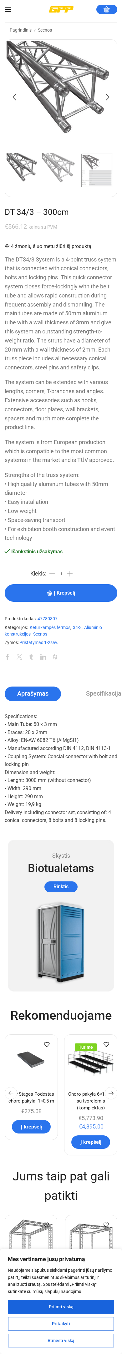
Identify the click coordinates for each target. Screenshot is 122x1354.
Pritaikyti (61, 1323)
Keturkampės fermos (50, 627)
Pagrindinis (21, 30)
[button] (14, 97)
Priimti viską (61, 1306)
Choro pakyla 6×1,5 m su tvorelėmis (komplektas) (90, 1101)
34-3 (77, 627)
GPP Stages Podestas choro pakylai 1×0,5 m (31, 1097)
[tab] (33, 694)
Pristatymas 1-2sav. (38, 642)
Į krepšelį (64, 593)
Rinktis (61, 887)
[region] (61, 1301)
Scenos (45, 30)
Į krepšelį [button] (31, 1127)
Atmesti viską (61, 1340)
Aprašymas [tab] (32, 693)
